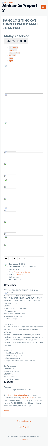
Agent (11, 60)
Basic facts (13, 50)
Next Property (24, 427)
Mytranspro (24, 439)
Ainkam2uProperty (20, 7)
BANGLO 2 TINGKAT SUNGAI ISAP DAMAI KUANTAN (20, 24)
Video (11, 58)
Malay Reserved (16, 36)
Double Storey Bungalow (17, 395)
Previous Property (24, 421)
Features (12, 55)
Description (13, 47)
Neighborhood (14, 53)
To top (6, 411)
